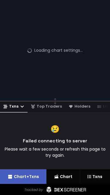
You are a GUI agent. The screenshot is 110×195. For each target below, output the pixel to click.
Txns (13, 106)
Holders (82, 106)
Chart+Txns (26, 177)
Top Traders (49, 106)
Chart (66, 177)
